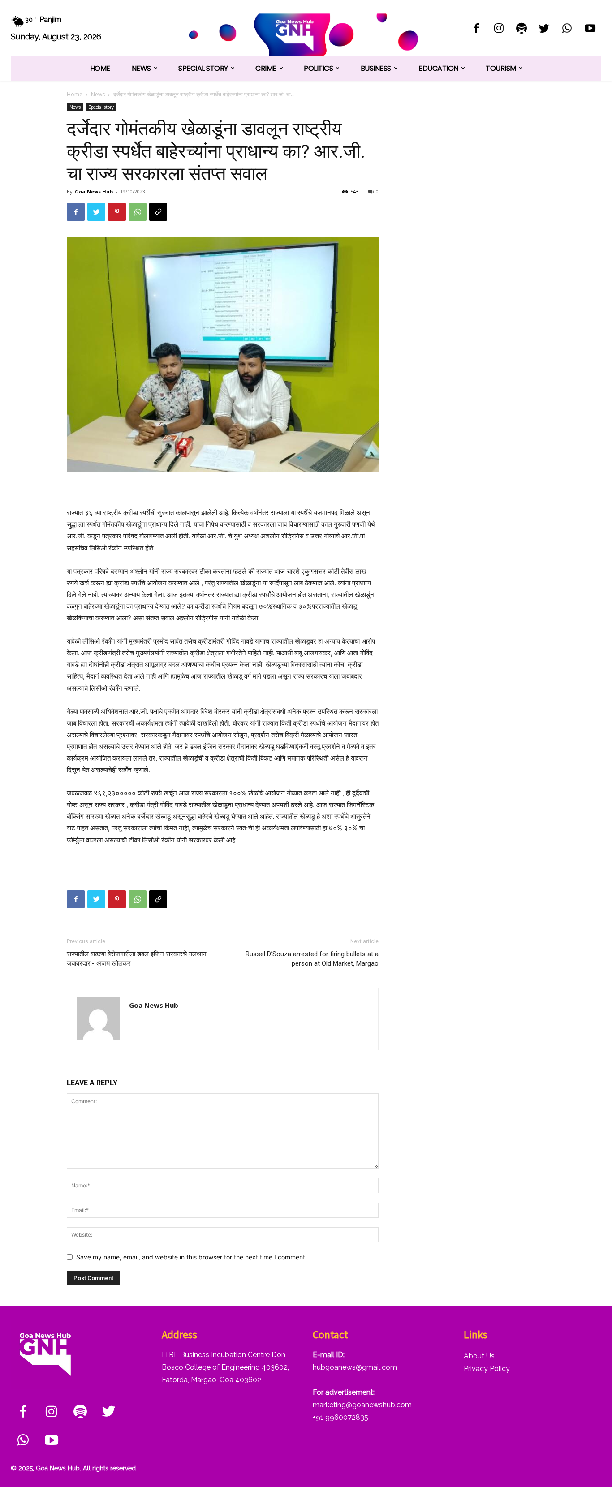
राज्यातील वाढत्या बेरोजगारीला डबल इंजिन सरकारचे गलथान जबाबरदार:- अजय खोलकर (137, 958)
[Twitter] (544, 29)
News (98, 94)
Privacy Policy (487, 1368)
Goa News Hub (94, 191)
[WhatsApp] (567, 29)
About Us (479, 1356)
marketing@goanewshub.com (362, 1405)
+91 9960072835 (340, 1417)
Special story (101, 107)
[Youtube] (590, 29)
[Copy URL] (158, 212)
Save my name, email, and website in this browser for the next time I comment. (191, 1257)
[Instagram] (499, 29)
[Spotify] (522, 29)
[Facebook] (476, 29)
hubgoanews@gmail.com (355, 1367)
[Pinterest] (117, 212)
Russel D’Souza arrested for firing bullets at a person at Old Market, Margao (312, 958)
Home (74, 94)
